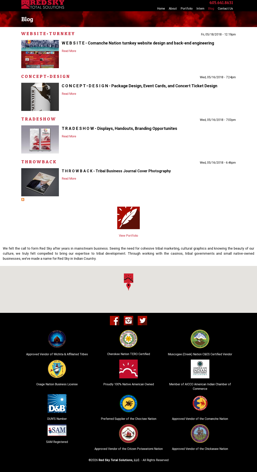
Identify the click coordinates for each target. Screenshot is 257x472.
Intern (200, 8)
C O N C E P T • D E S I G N (45, 76)
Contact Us (225, 8)
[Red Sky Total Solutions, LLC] (42, 8)
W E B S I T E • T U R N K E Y (47, 33)
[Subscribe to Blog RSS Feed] (22, 200)
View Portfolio (128, 235)
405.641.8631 (221, 2)
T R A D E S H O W (38, 119)
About (173, 8)
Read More (69, 51)
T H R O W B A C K (38, 161)
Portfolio (187, 8)
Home (161, 8)
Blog (211, 8)
